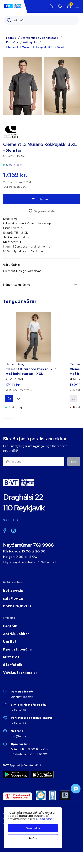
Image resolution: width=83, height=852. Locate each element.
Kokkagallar (30, 42)
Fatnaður (12, 42)
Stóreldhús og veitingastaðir (39, 37)
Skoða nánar (44, 819)
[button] (77, 6)
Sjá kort (9, 520)
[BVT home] (12, 8)
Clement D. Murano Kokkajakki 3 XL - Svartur (37, 47)
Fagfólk (11, 37)
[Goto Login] (60, 6)
